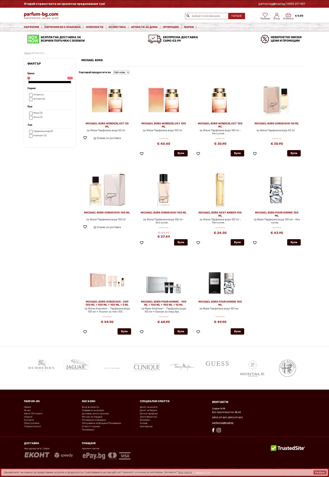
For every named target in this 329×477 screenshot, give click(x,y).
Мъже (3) (37, 113)
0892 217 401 (219, 417)
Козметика (117, 27)
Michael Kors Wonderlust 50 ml (107, 125)
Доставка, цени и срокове (95, 413)
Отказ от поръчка (91, 426)
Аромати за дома (144, 27)
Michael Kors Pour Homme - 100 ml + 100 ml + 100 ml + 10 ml (163, 303)
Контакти (29, 420)
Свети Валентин (148, 416)
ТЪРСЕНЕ (236, 16)
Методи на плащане (92, 416)
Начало (27, 53)
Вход (277, 17)
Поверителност (32, 426)
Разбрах (320, 472)
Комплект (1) (39, 135)
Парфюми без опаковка (62, 27)
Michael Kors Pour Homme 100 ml (276, 214)
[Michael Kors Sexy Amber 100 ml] (220, 189)
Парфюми (31, 27)
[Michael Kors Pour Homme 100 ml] (277, 189)
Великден (145, 420)
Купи (181, 153)
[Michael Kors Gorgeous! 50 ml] (277, 100)
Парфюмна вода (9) (43, 131)
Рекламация (88, 429)
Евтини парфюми (149, 413)
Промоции (171, 27)
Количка (288, 17)
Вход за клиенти (90, 407)
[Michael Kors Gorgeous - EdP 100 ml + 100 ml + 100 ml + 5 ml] (107, 276)
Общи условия (31, 423)
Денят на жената (148, 407)
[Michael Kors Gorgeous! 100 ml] (107, 189)
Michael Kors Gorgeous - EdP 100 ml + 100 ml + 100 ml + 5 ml (107, 303)
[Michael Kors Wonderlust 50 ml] (107, 100)
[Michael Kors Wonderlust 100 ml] (164, 100)
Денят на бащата (148, 410)
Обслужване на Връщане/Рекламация (101, 423)
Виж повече (185, 472)
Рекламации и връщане (94, 420)
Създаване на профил (93, 410)
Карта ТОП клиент (33, 413)
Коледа (143, 423)
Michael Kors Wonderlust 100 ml (163, 125)
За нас (27, 410)
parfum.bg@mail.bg (222, 422)
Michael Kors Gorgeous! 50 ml (277, 123)
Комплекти (94, 27)
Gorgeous (38, 94)
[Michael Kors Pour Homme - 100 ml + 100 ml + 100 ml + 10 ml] (164, 278)
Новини (28, 416)
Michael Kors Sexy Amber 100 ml (220, 214)
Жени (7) (37, 117)
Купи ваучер (146, 426)
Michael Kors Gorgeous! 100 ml (107, 212)
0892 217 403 (235, 417)
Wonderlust (39, 99)
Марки (189, 27)
